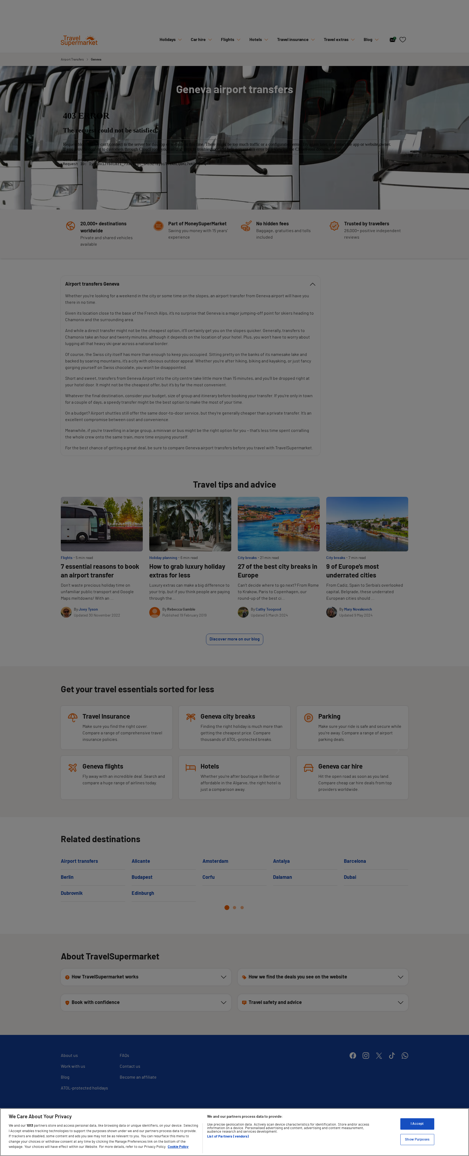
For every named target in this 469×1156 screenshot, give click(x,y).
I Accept (417, 1124)
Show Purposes (417, 1139)
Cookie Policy (178, 1147)
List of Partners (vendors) (228, 1136)
